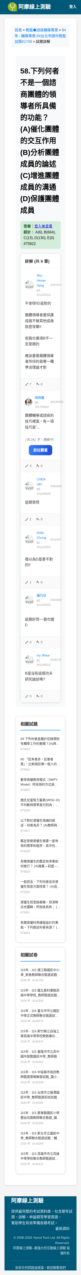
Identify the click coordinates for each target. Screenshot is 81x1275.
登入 (72, 7)
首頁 (18, 30)
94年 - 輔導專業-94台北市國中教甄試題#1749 (40, 36)
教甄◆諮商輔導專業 (42, 30)
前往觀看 (40, 450)
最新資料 (62, 1229)
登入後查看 (43, 226)
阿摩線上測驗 (34, 7)
